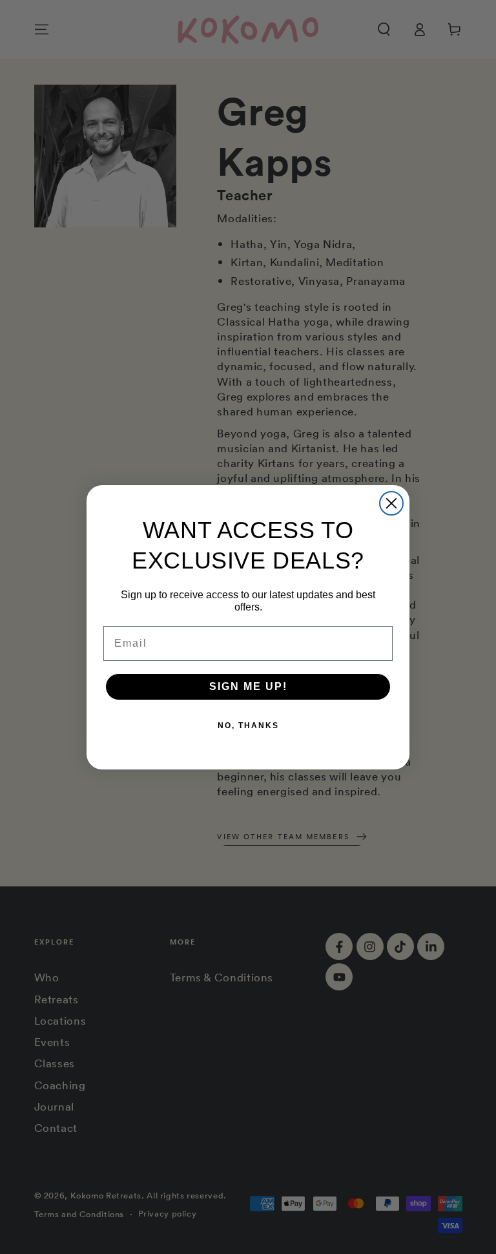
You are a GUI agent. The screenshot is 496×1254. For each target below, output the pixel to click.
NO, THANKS (248, 725)
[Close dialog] (391, 503)
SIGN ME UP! (248, 686)
